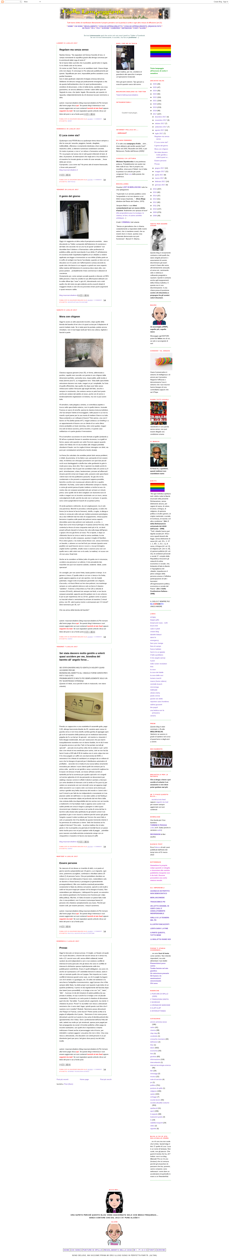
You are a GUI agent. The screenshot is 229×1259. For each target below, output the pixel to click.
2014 (155, 196)
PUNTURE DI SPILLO (92, 1250)
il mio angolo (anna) (157, 658)
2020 (155, 104)
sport (70, 121)
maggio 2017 (160, 171)
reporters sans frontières (159, 701)
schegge (153, 1097)
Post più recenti (62, 1079)
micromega (154, 687)
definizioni (154, 1042)
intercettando (155, 1062)
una (130, 174)
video (152, 1126)
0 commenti (98, 119)
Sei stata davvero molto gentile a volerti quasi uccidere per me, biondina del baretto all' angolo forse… (82, 656)
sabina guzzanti (156, 704)
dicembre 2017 (161, 117)
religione (153, 1091)
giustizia (153, 1056)
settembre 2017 (161, 127)
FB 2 (98, 28)
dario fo (153, 637)
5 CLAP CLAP (155, 1008)
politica (71, 933)
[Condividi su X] (89, 114)
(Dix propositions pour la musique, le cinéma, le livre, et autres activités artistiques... (130, 215)
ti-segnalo (154, 1114)
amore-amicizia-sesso (158, 1022)
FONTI (135, 28)
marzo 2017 (159, 178)
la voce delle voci (156, 675)
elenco (157, 847)
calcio (152, 1027)
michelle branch (156, 684)
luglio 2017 (159, 133)
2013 (155, 199)
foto (151, 1053)
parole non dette (156, 699)
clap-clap (153, 1033)
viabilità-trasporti (156, 1123)
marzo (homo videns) (158, 681)
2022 (155, 97)
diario (70, 638)
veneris (153, 716)
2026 (155, 84)
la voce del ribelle (156, 672)
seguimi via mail (162, 802)
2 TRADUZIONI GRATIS (159, 999)
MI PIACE (86, 28)
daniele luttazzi (155, 634)
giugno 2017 (160, 168)
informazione (155, 1059)
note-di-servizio (156, 1079)
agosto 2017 (160, 130)
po (151, 1082)
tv (151, 1120)
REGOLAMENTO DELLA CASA (118, 1250)
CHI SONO (78, 26)
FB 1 (93, 28)
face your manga (156, 643)
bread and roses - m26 (159, 623)
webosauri (122, 133)
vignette (153, 1128)
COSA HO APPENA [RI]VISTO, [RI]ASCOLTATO (142, 26)
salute (152, 1094)
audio (159, 830)
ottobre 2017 (160, 123)
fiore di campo (155, 646)
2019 (155, 107)
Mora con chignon (69, 316)
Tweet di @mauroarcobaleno (127, 95)
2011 (155, 206)
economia (154, 1051)
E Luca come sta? (69, 135)
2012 (155, 202)
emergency (154, 640)
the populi (154, 707)
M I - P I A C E (140, 1250)
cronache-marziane (157, 1039)
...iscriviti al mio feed (158, 799)
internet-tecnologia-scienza (78, 1071)
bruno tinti (154, 626)
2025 (155, 87)
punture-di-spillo (156, 1088)
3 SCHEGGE (155, 1002)
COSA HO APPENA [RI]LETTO (111, 26)
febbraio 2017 (160, 181)
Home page (84, 1079)
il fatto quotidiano (156, 655)
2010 (155, 209)
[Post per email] (104, 119)
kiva (151, 666)
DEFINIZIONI (127, 28)
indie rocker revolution (158, 664)
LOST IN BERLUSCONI (131, 187)
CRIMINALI (126, 222)
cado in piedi (155, 629)
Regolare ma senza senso (73, 49)
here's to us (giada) (157, 652)
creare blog (154, 631)
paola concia (155, 696)
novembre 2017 (161, 120)
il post (152, 661)
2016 (155, 189)
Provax (63, 948)
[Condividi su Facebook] (92, 114)
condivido (153, 1036)
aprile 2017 (159, 175)
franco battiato (155, 649)
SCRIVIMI (105, 28)
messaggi (154, 1073)
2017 (155, 114)
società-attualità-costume (78, 302)
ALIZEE (143, 28)
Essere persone (68, 863)
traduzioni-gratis (156, 1117)
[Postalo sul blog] (87, 114)
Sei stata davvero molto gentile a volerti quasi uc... (161, 154)
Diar (151, 1045)
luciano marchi (155, 678)
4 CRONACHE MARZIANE (160, 1005)
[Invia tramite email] (85, 114)
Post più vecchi (106, 1079)
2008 (155, 216)
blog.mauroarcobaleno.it (68, 170)
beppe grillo (154, 620)
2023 (155, 94)
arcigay (153, 617)
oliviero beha (155, 693)
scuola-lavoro (155, 1100)
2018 (155, 111)
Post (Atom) (68, 1084)
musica (153, 1076)
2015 (155, 192)
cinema (153, 1030)
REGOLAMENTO (90, 26)
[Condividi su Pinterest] (94, 114)
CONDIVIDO (115, 28)
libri (151, 1071)
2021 (155, 101)
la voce (153, 669)
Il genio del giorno (69, 196)
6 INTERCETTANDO (158, 1011)
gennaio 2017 (160, 185)
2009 (155, 212)
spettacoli (71, 181)
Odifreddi (153, 690)
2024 (155, 91)
